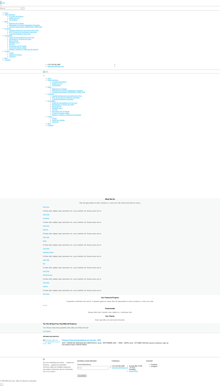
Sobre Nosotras (10, 14)
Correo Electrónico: (84, 364)
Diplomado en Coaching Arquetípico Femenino (24, 25)
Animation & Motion (48, 252)
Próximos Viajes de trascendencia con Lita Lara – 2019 (81, 340)
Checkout (12, 56)
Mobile (45, 241)
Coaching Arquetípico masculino (19, 34)
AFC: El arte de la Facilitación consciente (23, 32)
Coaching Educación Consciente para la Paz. (24, 30)
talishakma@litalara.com (56, 66)
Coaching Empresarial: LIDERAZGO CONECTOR (25, 27)
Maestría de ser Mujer (16, 23)
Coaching (8, 28)
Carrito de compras (15, 55)
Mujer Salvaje (13, 41)
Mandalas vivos (14, 42)
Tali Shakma (13, 20)
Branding (45, 229)
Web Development (47, 275)
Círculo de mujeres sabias (17, 48)
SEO (44, 263)
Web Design (46, 207)
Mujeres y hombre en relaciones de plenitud (23, 49)
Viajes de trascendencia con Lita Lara (21, 37)
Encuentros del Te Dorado (17, 46)
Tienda (7, 51)
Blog (6, 58)
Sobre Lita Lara (14, 18)
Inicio (6, 13)
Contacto (8, 60)
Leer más (46, 214)
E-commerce (46, 218)
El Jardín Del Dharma (16, 16)
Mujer (6, 21)
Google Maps (133, 371)
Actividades (8, 35)
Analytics (45, 286)
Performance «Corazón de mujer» (20, 39)
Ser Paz (12, 44)
